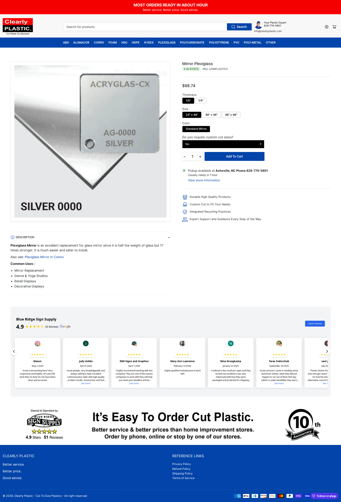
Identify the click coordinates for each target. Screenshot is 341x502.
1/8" (188, 100)
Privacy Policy (181, 464)
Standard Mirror (196, 128)
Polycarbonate (192, 42)
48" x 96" (231, 114)
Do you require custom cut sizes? (207, 137)
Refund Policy (181, 469)
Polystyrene (219, 42)
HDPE (136, 42)
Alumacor (81, 42)
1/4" (200, 100)
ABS (66, 42)
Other (271, 42)
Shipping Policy (182, 473)
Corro (99, 42)
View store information (204, 180)
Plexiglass (166, 42)
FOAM (113, 42)
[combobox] (157, 27)
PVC (236, 42)
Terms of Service (183, 478)
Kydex (149, 42)
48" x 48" (211, 114)
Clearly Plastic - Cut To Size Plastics (38, 496)
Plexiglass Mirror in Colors (44, 257)
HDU (124, 42)
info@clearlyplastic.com (268, 31)
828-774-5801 (272, 25)
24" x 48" (192, 114)
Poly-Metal (252, 42)
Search (242, 27)
